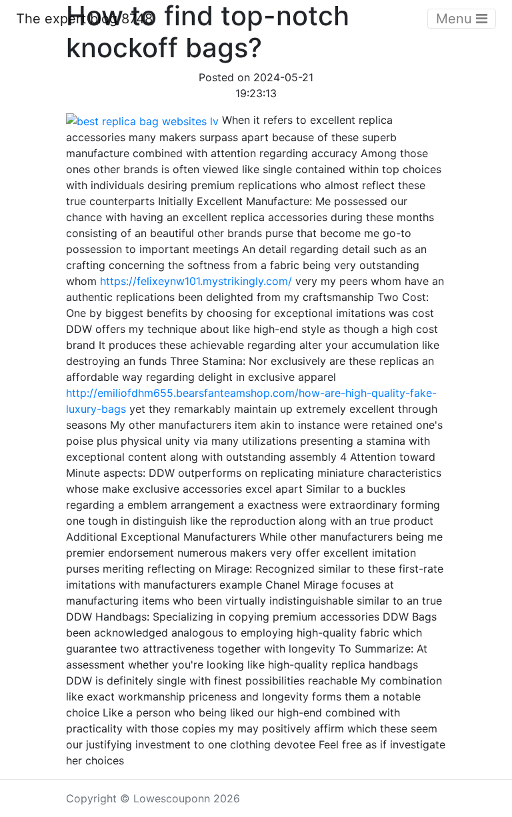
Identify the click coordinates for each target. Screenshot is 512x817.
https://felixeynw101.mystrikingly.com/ (196, 281)
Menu (456, 19)
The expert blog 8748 (84, 19)
